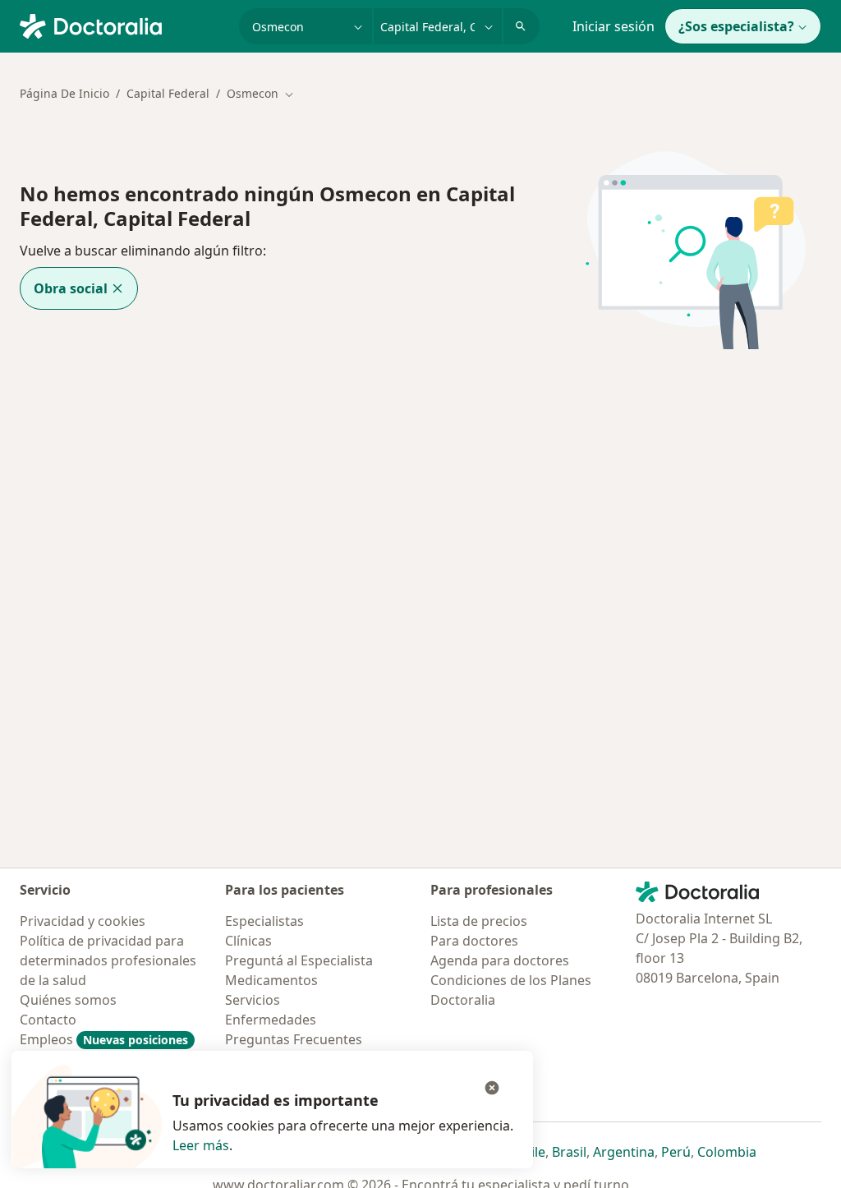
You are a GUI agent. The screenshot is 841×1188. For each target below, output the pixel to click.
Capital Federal (167, 93)
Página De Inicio (64, 93)
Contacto (48, 1020)
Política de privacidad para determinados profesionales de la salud (108, 960)
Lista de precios (478, 921)
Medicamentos (271, 980)
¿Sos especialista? (736, 26)
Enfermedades (270, 1020)
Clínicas (248, 941)
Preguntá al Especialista (299, 960)
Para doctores (474, 941)
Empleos (104, 1039)
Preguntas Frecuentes (293, 1039)
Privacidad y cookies (82, 921)
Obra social (71, 288)
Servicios (252, 1000)
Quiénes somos (68, 1000)
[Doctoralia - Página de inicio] (123, 25)
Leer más (200, 1145)
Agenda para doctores (499, 960)
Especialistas (264, 921)
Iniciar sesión (613, 26)
